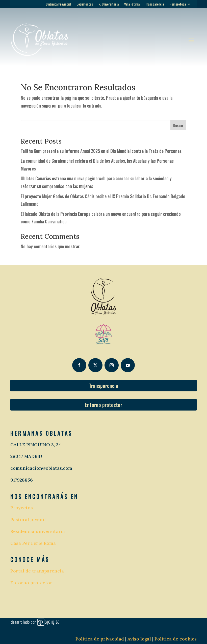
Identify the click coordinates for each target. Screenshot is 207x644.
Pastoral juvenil (28, 519)
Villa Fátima (132, 4)
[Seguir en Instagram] (112, 365)
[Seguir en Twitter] (95, 365)
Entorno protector (103, 405)
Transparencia (154, 4)
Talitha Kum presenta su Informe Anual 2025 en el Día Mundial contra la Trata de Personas (101, 151)
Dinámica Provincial (58, 4)
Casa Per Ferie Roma (33, 543)
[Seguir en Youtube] (128, 365)
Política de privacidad (99, 639)
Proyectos (21, 508)
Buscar (178, 125)
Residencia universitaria (37, 531)
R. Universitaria (108, 4)
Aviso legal (138, 639)
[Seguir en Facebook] (79, 365)
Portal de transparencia (37, 571)
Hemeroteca (177, 4)
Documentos (84, 4)
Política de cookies (175, 639)
